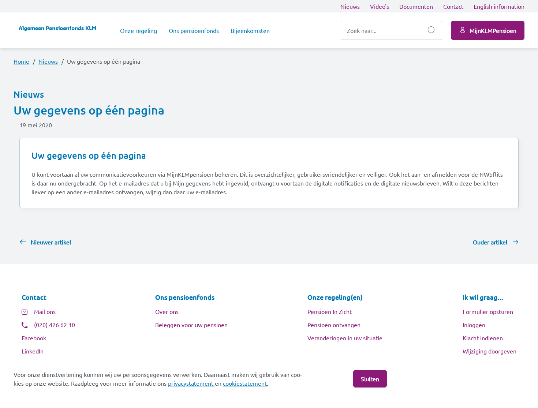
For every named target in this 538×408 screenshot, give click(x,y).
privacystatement (191, 383)
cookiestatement (245, 383)
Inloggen (474, 324)
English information (499, 6)
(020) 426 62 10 (54, 324)
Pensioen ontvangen (333, 324)
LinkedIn (33, 351)
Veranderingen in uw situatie (344, 337)
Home (21, 61)
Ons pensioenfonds (194, 30)
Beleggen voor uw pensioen (191, 324)
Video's (379, 6)
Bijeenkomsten (250, 30)
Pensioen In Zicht (329, 311)
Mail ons (45, 311)
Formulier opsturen (488, 311)
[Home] (61, 30)
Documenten (416, 6)
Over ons (167, 311)
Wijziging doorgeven (489, 351)
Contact (453, 6)
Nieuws (350, 6)
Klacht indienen (483, 337)
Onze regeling (138, 30)
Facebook (34, 337)
